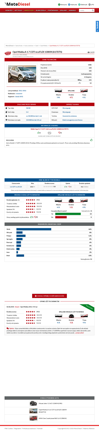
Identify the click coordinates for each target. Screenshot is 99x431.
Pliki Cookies (9, 428)
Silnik (8, 229)
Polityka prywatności (29, 428)
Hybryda (74, 4)
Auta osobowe (28, 45)
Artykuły (18, 10)
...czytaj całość (79, 333)
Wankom (91, 428)
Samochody (29, 10)
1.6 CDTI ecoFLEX (16, 187)
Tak (52, 214)
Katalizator (10, 246)
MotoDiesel (10, 45)
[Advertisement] (49, 28)
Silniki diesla (41, 10)
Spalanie (63, 10)
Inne (8, 252)
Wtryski (9, 232)
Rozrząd (9, 242)
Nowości (9, 10)
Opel (36, 45)
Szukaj (92, 10)
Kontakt (40, 428)
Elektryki (84, 4)
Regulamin (17, 428)
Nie (52, 217)
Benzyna (64, 4)
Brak (8, 255)
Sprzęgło (10, 239)
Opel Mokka (43, 45)
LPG (92, 4)
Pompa (9, 236)
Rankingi (72, 10)
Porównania (53, 10)
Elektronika (10, 249)
